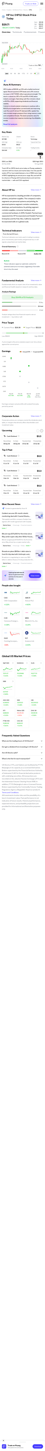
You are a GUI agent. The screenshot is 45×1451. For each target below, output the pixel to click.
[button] (17, 246)
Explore (9, 10)
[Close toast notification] (3, 1440)
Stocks (26, 10)
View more (35, 189)
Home (3, 10)
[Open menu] (41, 3)
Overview (6, 32)
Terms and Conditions (10, 792)
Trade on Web (30, 3)
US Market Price (17, 10)
